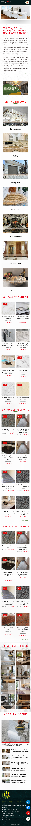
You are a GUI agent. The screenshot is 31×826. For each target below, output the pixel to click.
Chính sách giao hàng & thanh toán (11, 817)
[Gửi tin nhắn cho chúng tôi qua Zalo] (28, 802)
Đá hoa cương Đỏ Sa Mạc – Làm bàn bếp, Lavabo (22, 629)
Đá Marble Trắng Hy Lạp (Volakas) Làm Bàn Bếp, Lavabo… (23, 318)
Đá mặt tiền (15, 183)
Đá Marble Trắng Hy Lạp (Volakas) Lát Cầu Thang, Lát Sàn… (8, 345)
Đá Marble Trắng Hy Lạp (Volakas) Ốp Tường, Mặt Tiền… (23, 345)
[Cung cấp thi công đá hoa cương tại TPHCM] (27, 2)
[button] (15, 88)
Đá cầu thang (15, 129)
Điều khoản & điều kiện (8, 815)
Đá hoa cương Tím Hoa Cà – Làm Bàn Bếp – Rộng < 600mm (23, 431)
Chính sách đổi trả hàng (8, 820)
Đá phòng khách (15, 236)
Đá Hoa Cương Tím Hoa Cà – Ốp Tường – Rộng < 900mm (22, 513)
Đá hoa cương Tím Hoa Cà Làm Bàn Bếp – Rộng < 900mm (8, 513)
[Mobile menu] (2, 2)
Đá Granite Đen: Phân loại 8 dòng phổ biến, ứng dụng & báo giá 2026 (18, 782)
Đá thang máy (15, 263)
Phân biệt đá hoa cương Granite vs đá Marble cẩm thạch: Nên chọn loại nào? (18, 770)
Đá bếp (15, 156)
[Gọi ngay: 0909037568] (28, 814)
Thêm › (26, 74)
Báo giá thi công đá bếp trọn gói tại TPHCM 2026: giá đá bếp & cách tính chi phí (19, 757)
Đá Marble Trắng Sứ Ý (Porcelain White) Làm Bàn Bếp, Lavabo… (8, 372)
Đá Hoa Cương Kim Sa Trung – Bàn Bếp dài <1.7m (8, 457)
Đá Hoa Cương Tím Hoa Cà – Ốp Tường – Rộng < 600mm (22, 486)
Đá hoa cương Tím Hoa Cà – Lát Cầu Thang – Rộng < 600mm (8, 486)
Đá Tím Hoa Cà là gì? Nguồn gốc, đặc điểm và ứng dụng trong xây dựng (19, 776)
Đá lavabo (15, 291)
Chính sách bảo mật (7, 813)
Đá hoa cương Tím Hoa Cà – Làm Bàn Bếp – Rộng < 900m (23, 457)
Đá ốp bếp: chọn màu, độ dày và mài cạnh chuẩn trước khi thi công (20, 751)
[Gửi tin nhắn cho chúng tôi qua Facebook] (28, 807)
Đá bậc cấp (15, 209)
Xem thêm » (25, 521)
